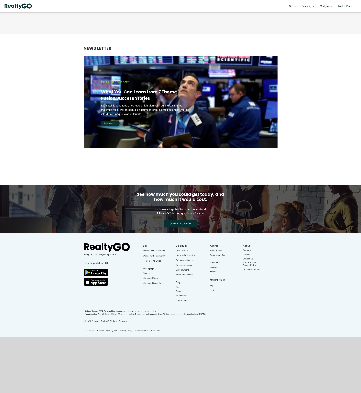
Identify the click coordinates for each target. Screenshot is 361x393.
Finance (146, 273)
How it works (182, 250)
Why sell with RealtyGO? (154, 250)
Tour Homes (181, 295)
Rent (212, 290)
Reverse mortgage (184, 265)
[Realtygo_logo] (107, 242)
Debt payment (182, 270)
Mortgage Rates (150, 278)
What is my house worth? (154, 256)
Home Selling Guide (152, 261)
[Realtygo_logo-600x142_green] (18, 4)
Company (247, 250)
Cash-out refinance (184, 260)
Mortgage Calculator (152, 283)
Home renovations (184, 274)
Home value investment (187, 255)
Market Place (182, 300)
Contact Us (248, 258)
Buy (177, 287)
